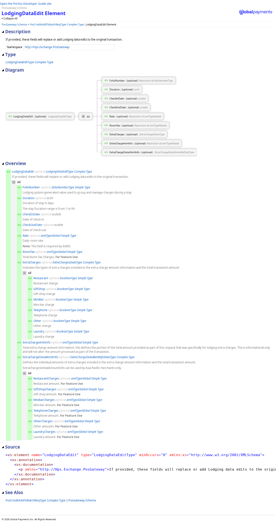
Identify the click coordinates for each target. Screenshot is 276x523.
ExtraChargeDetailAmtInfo (40, 357)
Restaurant (40, 278)
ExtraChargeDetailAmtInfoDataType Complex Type (102, 357)
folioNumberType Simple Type (71, 187)
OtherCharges (42, 421)
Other (37, 321)
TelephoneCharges (45, 411)
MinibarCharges (44, 400)
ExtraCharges (32, 262)
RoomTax (29, 252)
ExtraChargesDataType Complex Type (77, 262)
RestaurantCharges (46, 378)
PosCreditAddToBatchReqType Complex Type (57, 24)
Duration (28, 198)
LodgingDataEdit (23, 171)
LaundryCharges (44, 432)
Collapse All (10, 18)
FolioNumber (31, 187)
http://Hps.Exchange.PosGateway (47, 47)
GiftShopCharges (44, 389)
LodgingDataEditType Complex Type (29, 62)
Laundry (38, 331)
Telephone (40, 310)
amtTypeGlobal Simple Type (58, 236)
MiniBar (38, 299)
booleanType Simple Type (76, 278)
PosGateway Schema (14, 24)
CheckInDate (31, 214)
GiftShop (39, 289)
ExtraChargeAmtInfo (36, 342)
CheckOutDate (32, 225)
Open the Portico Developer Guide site (26, 4)
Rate (26, 236)
